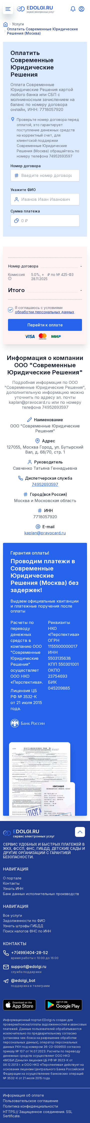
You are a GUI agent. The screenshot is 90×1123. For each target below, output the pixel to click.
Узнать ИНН (13, 888)
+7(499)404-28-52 (29, 952)
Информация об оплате (23, 1095)
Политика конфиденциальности (30, 1106)
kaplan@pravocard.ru (45, 532)
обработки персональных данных (44, 312)
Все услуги (12, 915)
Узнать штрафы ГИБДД (23, 926)
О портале (12, 878)
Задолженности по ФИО (24, 921)
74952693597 (45, 484)
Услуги (18, 24)
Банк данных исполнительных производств (41, 894)
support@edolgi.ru (28, 966)
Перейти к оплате (45, 324)
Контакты (11, 883)
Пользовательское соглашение (30, 1101)
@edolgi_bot (23, 980)
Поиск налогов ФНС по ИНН (27, 931)
